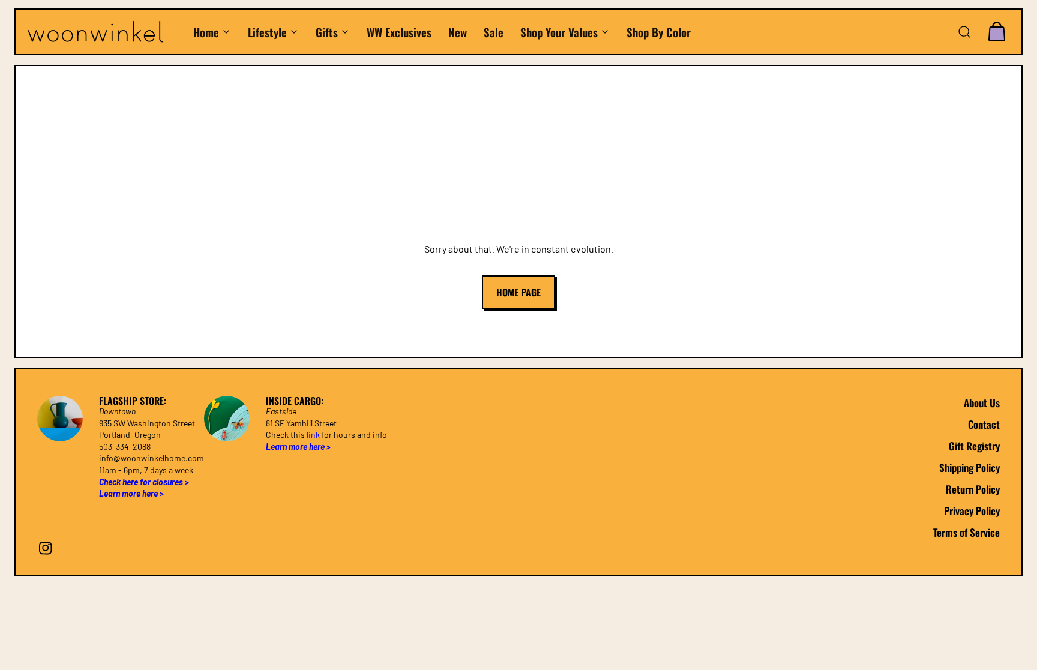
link (313, 434)
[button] (964, 32)
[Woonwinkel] (104, 32)
